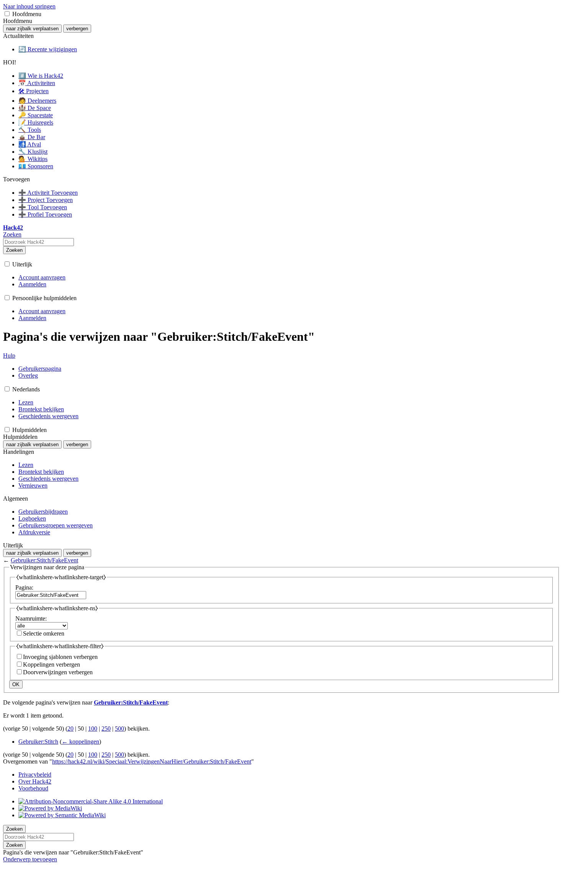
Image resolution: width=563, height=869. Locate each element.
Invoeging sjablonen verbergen (60, 657)
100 (92, 728)
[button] (7, 13)
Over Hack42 (34, 781)
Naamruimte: (31, 618)
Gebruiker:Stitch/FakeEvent (44, 560)
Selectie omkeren (43, 633)
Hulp (9, 355)
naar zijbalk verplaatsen (32, 28)
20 (70, 728)
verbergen (77, 28)
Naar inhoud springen (29, 6)
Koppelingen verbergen (51, 664)
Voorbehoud (33, 788)
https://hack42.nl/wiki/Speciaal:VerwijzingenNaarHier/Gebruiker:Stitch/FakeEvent (151, 761)
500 (119, 728)
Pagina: (24, 587)
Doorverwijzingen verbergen (58, 672)
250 (106, 728)
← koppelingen (80, 741)
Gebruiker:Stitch (38, 741)
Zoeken (14, 250)
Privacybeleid (34, 774)
